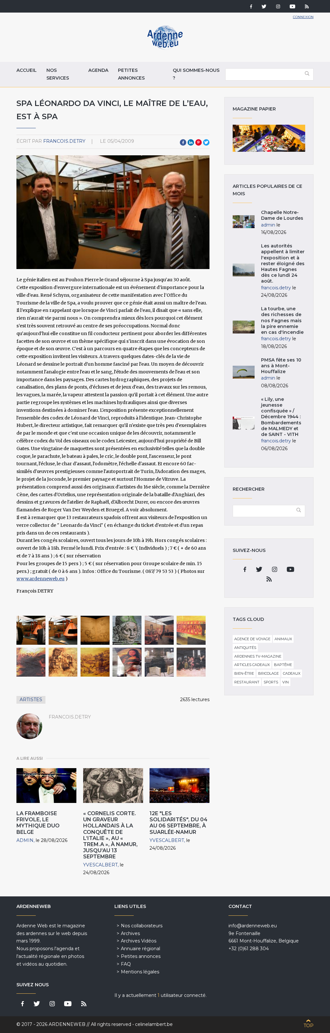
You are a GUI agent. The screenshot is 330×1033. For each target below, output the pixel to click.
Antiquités (245, 647)
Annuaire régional (140, 948)
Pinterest (198, 142)
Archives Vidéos (138, 941)
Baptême (283, 664)
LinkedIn (191, 142)
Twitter (206, 142)
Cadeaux (291, 673)
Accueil (26, 70)
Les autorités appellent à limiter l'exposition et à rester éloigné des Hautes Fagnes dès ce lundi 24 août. (283, 263)
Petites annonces (131, 74)
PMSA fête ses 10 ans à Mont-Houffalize (281, 365)
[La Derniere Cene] (191, 662)
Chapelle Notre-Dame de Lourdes (282, 215)
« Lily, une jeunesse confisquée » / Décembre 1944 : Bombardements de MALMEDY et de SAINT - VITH (281, 416)
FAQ (126, 964)
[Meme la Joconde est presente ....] (126, 662)
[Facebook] (251, 7)
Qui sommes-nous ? (196, 74)
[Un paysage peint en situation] (95, 662)
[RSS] (307, 7)
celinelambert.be (154, 1024)
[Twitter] (264, 7)
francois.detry (64, 141)
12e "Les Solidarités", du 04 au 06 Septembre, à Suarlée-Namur (179, 822)
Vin (285, 682)
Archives (130, 933)
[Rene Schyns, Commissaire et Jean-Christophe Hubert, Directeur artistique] (30, 630)
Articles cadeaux (252, 664)
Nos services (57, 74)
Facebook (183, 142)
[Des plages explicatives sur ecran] (126, 630)
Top (309, 1025)
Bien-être (244, 673)
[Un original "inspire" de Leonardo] (63, 662)
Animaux (283, 639)
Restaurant (246, 682)
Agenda (98, 70)
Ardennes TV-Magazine (257, 656)
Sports (271, 682)
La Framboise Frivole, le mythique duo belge (38, 822)
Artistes (31, 699)
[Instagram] (278, 7)
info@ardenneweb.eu (252, 926)
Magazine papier (269, 138)
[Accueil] (165, 48)
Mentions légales (140, 972)
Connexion (303, 17)
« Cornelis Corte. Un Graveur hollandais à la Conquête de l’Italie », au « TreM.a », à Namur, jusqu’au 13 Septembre (110, 835)
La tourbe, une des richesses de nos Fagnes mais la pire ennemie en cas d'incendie (282, 320)
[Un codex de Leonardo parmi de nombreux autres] (95, 630)
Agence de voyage (252, 639)
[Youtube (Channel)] (292, 7)
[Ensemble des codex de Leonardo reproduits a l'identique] (159, 662)
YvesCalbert (100, 865)
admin (25, 840)
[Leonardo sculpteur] (30, 662)
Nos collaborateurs (141, 926)
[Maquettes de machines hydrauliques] (63, 630)
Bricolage (268, 673)
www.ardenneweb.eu (40, 579)
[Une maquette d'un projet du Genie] (191, 630)
